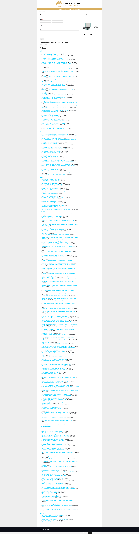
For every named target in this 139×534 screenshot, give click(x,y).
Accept (90, 532)
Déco (41, 51)
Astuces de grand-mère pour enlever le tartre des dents (53, 153)
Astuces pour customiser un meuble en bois (50, 142)
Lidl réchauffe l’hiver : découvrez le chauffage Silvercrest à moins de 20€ (56, 393)
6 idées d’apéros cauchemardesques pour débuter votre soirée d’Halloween (56, 495)
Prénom (41, 23)
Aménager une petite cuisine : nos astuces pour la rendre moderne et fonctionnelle (58, 220)
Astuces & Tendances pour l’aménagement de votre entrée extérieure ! (55, 107)
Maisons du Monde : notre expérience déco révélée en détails (54, 85)
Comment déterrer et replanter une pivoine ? (50, 180)
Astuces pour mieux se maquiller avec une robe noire (52, 439)
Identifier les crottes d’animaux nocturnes (50, 196)
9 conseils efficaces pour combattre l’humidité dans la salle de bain (55, 413)
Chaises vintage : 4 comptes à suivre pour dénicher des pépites (54, 519)
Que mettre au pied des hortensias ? (49, 200)
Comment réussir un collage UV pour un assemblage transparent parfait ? (56, 160)
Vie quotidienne (76, 9)
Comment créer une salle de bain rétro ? (50, 111)
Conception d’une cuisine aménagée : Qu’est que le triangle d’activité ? (55, 394)
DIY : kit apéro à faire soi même (48, 133)
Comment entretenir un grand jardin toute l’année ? (52, 207)
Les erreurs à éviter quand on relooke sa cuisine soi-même (53, 159)
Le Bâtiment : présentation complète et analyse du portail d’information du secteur (58, 290)
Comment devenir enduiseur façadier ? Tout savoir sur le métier (54, 114)
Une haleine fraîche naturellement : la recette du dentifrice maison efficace (56, 155)
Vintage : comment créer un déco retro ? (50, 101)
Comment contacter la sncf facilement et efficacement (52, 441)
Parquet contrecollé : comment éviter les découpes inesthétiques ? (55, 352)
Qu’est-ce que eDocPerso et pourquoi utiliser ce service (53, 449)
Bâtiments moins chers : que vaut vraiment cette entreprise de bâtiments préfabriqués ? (59, 347)
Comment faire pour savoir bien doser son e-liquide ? (52, 437)
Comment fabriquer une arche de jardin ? (50, 183)
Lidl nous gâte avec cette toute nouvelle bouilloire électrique (53, 351)
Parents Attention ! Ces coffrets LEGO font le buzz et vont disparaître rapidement (57, 500)
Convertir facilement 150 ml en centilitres (50, 479)
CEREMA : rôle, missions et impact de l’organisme (51, 344)
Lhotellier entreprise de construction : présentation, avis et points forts (55, 316)
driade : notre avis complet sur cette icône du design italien (53, 70)
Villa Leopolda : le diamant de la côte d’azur (50, 373)
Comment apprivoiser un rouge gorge (49, 193)
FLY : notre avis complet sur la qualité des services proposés (53, 460)
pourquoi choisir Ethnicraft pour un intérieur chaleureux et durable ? (55, 263)
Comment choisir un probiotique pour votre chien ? (52, 504)
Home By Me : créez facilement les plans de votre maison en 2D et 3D (55, 385)
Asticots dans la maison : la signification (49, 476)
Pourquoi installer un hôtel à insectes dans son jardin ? (52, 189)
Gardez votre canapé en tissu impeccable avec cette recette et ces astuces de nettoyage (59, 139)
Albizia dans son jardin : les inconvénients (50, 206)
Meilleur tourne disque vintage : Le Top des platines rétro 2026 (54, 128)
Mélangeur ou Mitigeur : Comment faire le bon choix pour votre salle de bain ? (57, 243)
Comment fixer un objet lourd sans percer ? (50, 367)
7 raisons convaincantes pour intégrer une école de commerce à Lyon (55, 436)
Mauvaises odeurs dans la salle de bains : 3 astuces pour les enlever (55, 412)
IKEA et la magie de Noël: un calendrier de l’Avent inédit (52, 350)
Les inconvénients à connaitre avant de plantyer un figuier (53, 205)
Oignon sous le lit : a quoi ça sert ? (48, 493)
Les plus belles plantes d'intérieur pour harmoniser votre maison (54, 55)
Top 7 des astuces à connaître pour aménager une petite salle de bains (55, 234)
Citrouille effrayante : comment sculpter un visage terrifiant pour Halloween (56, 112)
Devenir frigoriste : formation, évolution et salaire (51, 432)
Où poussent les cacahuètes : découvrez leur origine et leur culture (55, 450)
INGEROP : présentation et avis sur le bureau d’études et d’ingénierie (55, 320)
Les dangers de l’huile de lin (47, 99)
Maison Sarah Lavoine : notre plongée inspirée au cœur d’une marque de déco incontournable (60, 79)
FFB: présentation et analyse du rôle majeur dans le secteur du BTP (55, 343)
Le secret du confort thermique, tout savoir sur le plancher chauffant (55, 380)
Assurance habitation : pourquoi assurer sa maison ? (52, 382)
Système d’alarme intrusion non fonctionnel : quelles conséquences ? (55, 256)
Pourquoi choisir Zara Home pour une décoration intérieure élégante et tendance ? (58, 89)
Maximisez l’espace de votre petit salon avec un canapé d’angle (54, 94)
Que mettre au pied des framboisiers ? (49, 201)
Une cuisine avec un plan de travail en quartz (50, 125)
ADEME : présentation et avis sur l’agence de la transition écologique (55, 339)
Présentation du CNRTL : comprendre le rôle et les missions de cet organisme (57, 466)
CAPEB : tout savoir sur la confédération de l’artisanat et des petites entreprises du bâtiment (60, 287)
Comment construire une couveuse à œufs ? (50, 169)
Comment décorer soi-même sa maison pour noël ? (52, 147)
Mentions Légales (42, 529)
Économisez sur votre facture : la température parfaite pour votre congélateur (57, 505)
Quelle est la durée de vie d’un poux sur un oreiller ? (52, 474)
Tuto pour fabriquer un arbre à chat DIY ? (50, 143)
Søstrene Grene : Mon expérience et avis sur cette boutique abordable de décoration (58, 73)
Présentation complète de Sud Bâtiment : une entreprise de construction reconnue (58, 321)
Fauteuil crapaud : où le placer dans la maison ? (51, 521)
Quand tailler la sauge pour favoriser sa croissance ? (52, 447)
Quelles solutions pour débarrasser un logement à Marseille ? (54, 365)
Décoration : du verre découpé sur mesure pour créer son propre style (55, 108)
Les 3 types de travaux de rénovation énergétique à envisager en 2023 (55, 424)
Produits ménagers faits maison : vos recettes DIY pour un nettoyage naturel (57, 164)
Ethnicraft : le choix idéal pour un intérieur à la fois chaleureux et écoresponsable (57, 270)
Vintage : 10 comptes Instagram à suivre (49, 516)
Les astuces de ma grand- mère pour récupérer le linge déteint (54, 484)
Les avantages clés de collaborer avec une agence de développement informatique (58, 452)
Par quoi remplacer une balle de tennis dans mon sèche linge (54, 475)
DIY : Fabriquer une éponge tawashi (49, 149)
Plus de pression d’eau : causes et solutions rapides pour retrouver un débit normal (58, 361)
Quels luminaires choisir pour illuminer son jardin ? (52, 184)
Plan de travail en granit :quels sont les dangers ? (51, 374)
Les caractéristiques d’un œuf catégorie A (50, 434)
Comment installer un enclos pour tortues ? (50, 156)
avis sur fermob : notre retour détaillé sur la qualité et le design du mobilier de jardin (58, 185)
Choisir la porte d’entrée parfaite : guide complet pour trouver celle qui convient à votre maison (60, 213)
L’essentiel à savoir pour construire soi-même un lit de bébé (53, 174)
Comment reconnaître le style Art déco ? (50, 98)
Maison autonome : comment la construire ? (50, 389)
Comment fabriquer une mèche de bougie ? (50, 116)
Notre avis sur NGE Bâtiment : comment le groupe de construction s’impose (56, 313)
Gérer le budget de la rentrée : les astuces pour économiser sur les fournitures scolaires (59, 509)
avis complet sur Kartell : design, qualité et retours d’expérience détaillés (56, 68)
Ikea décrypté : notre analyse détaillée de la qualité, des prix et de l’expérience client (58, 281)
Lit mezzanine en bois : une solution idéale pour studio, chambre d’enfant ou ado (57, 248)
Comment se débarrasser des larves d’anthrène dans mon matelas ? (55, 480)
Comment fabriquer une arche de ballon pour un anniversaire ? (54, 118)
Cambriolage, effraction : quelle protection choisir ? (52, 226)
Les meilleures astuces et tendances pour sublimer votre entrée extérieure (56, 209)
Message (42, 29)
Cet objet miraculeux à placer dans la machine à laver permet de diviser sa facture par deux (59, 409)
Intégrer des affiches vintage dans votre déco (51, 96)
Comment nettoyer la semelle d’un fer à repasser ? (52, 151)
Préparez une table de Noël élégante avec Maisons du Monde (54, 417)
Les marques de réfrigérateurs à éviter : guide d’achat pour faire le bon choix (57, 364)
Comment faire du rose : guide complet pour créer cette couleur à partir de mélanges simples (60, 105)
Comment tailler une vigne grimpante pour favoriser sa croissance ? (55, 445)
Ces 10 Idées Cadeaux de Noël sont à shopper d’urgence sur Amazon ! (55, 469)
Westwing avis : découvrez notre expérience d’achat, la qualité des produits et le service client (60, 461)
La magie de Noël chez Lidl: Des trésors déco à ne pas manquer (54, 418)
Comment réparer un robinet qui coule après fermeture (52, 360)
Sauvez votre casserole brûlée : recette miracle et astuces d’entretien (55, 508)
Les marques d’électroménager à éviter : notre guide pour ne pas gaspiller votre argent (58, 488)
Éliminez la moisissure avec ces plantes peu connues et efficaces (54, 242)
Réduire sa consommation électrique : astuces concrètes (53, 302)
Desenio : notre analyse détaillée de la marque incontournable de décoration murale (58, 86)
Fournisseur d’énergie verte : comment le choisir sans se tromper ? (55, 295)
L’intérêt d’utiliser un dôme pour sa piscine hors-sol (52, 216)
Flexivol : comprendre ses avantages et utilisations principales (54, 443)
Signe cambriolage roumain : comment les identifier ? (52, 431)
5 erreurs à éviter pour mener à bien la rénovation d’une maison (54, 359)
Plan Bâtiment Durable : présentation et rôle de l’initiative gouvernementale (56, 308)
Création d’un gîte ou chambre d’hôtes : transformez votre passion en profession (57, 406)
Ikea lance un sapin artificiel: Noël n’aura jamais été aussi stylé (54, 97)
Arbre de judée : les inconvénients (48, 198)
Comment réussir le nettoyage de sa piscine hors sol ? (52, 356)
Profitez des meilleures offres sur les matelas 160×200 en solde (54, 254)
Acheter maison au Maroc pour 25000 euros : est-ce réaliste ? (54, 368)
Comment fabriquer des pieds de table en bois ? (51, 115)
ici (84, 17)
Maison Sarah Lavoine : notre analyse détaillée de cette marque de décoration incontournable (60, 66)
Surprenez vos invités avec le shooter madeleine (51, 486)
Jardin (70, 9)
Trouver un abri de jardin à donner (48, 204)
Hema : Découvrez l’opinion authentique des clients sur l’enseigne (54, 458)
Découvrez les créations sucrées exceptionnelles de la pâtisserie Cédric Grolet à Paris (58, 471)
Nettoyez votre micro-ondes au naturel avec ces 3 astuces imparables (55, 435)
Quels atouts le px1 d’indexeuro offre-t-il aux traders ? (52, 448)
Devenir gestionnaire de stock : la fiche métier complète (53, 300)
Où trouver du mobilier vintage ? (48, 520)
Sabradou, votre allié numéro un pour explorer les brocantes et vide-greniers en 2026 (58, 246)
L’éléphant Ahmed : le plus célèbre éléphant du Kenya (52, 478)
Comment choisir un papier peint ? (48, 127)
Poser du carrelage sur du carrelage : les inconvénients (52, 372)
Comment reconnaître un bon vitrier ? (49, 296)
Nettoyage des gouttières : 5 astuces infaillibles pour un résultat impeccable (56, 395)
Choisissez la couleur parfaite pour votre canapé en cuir (53, 120)
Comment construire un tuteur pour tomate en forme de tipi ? (54, 148)
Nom (41, 19)
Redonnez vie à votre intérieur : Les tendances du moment (53, 60)
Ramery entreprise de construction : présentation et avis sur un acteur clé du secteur (58, 337)
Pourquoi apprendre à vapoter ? (48, 497)
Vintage (42, 513)
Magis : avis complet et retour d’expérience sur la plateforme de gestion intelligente (58, 456)
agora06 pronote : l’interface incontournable (50, 492)
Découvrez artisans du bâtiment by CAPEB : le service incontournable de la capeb (58, 303)
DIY (65, 9)
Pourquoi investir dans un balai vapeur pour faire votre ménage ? (54, 383)
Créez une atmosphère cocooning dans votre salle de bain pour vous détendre (57, 57)
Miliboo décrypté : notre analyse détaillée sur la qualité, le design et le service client (58, 258)
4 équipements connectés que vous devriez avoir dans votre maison (55, 219)
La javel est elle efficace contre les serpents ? (51, 181)
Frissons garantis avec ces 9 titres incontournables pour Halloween (55, 498)
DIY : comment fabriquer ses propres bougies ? (51, 152)
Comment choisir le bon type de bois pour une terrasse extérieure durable (56, 235)
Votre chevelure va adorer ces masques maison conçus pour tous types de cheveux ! (58, 161)
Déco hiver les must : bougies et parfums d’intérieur (52, 408)
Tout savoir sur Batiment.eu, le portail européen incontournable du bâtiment (56, 326)
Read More (95, 532)
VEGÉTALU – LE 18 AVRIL (47, 400)
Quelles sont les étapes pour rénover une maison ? (52, 422)
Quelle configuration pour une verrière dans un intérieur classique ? (55, 369)
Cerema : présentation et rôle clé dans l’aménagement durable (54, 319)
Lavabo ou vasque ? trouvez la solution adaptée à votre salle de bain (55, 59)
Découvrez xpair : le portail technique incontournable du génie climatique (56, 317)
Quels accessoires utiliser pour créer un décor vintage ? (53, 515)
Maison (60, 9)
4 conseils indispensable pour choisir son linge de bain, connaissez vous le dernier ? (58, 377)
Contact (48, 529)
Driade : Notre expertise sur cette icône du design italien (53, 84)
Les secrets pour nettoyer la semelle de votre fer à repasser (53, 502)
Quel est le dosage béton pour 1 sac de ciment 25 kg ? (52, 138)
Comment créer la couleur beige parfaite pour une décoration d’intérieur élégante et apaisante (60, 102)
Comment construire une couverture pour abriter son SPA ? (53, 229)
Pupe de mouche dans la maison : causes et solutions (52, 222)
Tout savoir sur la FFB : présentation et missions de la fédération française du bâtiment (58, 311)
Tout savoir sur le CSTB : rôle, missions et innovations (52, 335)
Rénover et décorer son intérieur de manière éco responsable (54, 123)
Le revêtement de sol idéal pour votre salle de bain (52, 376)
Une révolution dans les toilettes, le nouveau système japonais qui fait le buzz (57, 415)
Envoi (42, 39)
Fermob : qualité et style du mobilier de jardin (51, 188)
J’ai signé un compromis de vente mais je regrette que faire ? (54, 482)
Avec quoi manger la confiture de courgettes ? (51, 428)
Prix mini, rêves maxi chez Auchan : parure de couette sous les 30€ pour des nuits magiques (60, 390)
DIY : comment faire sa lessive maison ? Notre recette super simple (55, 134)
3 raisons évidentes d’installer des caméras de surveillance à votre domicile (56, 239)
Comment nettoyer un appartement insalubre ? (51, 230)
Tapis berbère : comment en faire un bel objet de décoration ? (54, 58)
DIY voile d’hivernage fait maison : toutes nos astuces (52, 157)
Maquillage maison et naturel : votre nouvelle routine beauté (53, 144)
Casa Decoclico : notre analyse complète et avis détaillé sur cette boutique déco (57, 71)
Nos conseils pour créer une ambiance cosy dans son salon (53, 53)
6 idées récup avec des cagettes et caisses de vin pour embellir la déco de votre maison (59, 165)
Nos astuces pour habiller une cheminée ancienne (51, 517)
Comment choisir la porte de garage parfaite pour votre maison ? (54, 399)
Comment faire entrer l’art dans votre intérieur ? (51, 119)
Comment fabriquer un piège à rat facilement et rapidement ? (54, 168)
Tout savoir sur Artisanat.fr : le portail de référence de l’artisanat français (56, 346)
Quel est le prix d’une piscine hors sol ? (49, 228)
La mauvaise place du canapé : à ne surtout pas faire (52, 121)
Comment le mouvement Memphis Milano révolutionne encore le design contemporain (58, 63)
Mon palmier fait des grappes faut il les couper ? (51, 179)
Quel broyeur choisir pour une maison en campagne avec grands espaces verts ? (57, 191)
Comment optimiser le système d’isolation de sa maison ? (53, 255)
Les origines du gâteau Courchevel (49, 430)
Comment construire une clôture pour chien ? (51, 407)
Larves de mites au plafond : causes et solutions (51, 491)
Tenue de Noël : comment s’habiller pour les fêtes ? (52, 496)
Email (41, 25)
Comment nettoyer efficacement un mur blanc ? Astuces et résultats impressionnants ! (58, 172)
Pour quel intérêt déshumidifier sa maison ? (50, 217)
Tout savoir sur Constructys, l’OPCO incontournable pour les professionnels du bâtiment (59, 306)
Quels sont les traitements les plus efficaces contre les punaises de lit (55, 487)
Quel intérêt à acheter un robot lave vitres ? (50, 357)
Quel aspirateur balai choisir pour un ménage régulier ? (52, 241)
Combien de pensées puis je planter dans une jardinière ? (53, 197)
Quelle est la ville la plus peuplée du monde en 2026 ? (52, 444)
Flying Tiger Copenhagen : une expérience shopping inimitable (54, 454)
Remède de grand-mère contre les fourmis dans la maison (53, 483)
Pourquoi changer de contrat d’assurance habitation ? (52, 398)
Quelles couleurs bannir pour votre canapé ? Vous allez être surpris (55, 110)
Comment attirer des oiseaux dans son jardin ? (51, 194)
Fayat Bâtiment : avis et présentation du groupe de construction (54, 334)
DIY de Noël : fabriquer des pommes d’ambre (50, 54)
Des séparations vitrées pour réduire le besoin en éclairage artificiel (55, 381)
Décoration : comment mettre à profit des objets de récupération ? (55, 62)
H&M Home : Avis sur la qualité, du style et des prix (52, 283)
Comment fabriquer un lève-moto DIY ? (49, 146)
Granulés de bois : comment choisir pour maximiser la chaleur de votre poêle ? (57, 420)
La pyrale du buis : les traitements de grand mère (51, 202)
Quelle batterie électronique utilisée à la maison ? (51, 470)
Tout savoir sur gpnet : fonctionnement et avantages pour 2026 (54, 440)
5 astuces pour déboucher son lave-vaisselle (50, 170)
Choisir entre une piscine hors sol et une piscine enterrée (53, 404)
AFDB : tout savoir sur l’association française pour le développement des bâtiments (58, 293)
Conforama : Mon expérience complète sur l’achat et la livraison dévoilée (56, 267)
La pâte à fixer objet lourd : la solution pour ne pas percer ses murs (55, 370)
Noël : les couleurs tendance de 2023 (49, 124)
